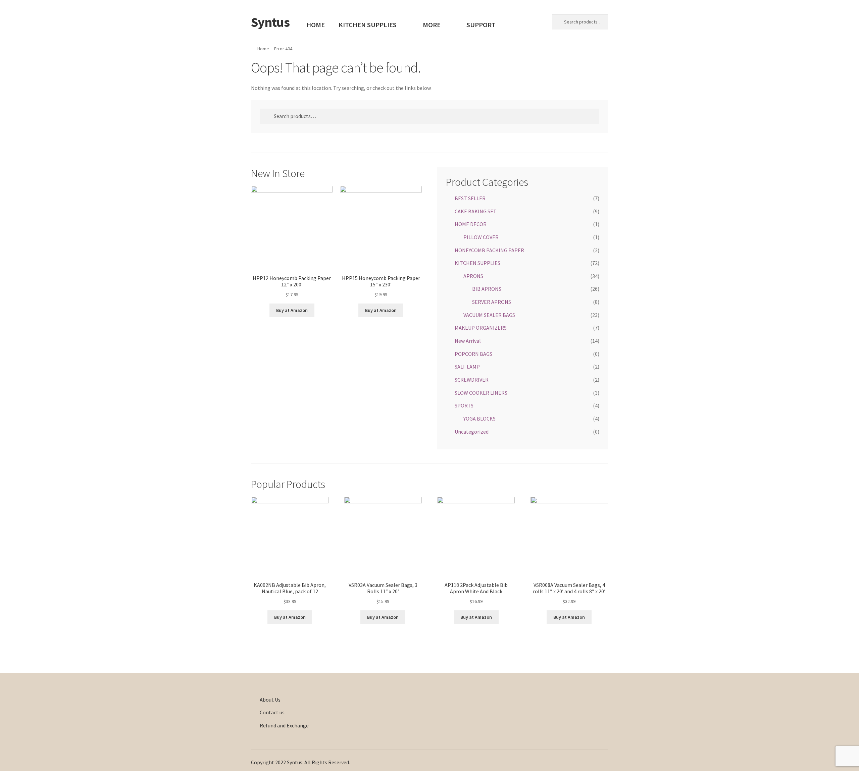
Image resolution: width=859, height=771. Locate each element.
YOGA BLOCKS (479, 418)
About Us (270, 699)
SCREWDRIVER (472, 379)
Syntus (270, 22)
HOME (315, 24)
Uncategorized (472, 431)
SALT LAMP (467, 366)
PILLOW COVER (481, 237)
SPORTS (464, 405)
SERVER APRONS (491, 301)
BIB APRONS (486, 288)
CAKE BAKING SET (476, 211)
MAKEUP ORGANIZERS (481, 327)
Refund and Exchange (284, 725)
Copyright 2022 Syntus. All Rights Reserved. (300, 762)
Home (263, 49)
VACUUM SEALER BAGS (489, 315)
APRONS (473, 276)
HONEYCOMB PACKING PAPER (489, 250)
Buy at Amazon (292, 310)
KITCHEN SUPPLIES (368, 24)
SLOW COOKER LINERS (481, 392)
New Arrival (468, 340)
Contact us (272, 712)
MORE (432, 24)
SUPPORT (481, 24)
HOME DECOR (471, 224)
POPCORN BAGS (473, 353)
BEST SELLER (470, 198)
